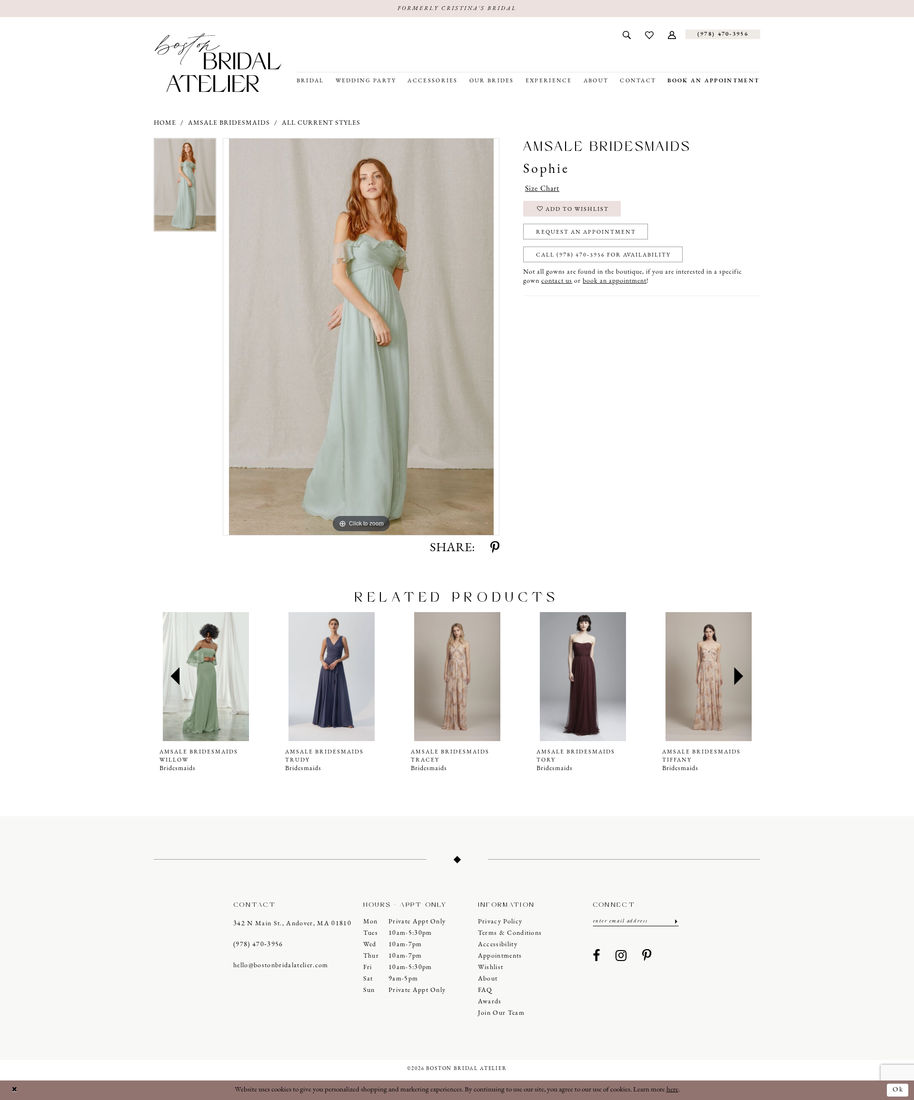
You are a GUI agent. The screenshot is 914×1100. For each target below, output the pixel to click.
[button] (672, 34)
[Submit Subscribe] (675, 921)
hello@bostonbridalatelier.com (280, 965)
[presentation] (206, 676)
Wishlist (491, 967)
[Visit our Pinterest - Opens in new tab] (647, 956)
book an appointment (614, 281)
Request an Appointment (586, 232)
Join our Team (501, 1013)
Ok (898, 1089)
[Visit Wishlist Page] (649, 34)
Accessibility (497, 944)
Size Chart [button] (542, 189)
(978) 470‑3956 (258, 944)
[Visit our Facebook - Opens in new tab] (596, 956)
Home (165, 123)
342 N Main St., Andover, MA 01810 (292, 923)
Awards (490, 1001)
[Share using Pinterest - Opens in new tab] (494, 548)
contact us (556, 281)
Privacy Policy (500, 921)
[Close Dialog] (15, 1090)
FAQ (485, 990)
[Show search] (627, 34)
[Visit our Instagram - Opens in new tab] (621, 956)
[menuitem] (627, 34)
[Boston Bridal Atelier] (218, 62)
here (672, 1089)
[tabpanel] (185, 188)
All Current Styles (321, 123)
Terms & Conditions (510, 933)
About (488, 978)
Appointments (500, 956)
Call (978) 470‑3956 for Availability (603, 255)
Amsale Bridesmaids (229, 123)
